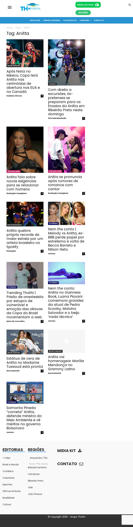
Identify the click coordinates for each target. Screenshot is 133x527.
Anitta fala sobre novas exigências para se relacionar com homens (22, 183)
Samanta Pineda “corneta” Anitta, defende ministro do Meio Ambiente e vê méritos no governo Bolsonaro (24, 417)
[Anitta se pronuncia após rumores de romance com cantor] (66, 150)
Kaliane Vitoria (14, 95)
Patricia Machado (57, 118)
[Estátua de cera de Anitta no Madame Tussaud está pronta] (24, 342)
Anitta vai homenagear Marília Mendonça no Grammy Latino (66, 362)
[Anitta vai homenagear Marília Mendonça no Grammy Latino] (66, 341)
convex (51, 253)
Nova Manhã (12, 370)
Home (9, 27)
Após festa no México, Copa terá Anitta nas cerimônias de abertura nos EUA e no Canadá (23, 81)
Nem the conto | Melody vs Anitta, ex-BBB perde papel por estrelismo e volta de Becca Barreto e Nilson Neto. (66, 239)
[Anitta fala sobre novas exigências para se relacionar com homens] (24, 150)
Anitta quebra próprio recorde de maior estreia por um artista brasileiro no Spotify (24, 238)
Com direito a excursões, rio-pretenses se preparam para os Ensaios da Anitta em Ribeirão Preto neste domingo (66, 101)
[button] (130, 5)
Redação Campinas (16, 193)
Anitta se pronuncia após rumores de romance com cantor (65, 182)
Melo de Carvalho (15, 321)
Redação (11, 251)
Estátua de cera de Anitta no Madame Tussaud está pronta (24, 362)
